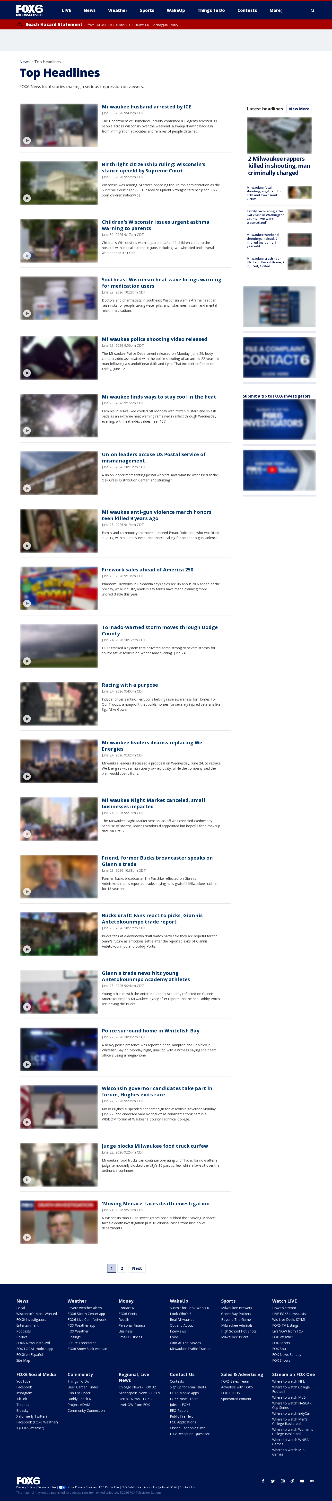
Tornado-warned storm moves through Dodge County (160, 630)
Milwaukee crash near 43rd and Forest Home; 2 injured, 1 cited (265, 262)
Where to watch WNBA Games (290, 1441)
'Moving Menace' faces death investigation (156, 1203)
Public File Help (181, 1416)
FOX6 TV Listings (285, 1325)
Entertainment (27, 1325)
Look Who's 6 (181, 1313)
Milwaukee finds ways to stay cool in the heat (159, 396)
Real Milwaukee (182, 1319)
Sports (228, 1301)
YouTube (23, 1381)
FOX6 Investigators (31, 1319)
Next (137, 1268)
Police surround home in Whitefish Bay (150, 1030)
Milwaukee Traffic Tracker (190, 1348)
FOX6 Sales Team (235, 1381)
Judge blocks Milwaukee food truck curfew (155, 1146)
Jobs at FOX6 (180, 1404)
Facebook (24, 1387)
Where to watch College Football (291, 1389)
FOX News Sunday (286, 1354)
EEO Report (179, 1410)
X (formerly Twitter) (31, 1416)
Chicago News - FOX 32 (137, 1387)
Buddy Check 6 (79, 1398)
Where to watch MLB (289, 1397)
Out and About (181, 1325)
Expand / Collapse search (313, 10)
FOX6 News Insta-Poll (33, 1343)
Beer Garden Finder (83, 1387)
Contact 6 (126, 1308)
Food (174, 1337)
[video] (59, 125)
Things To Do (78, 1381)
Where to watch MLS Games (288, 1452)
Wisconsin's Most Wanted (36, 1313)
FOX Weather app (81, 1325)
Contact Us (182, 1374)
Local (20, 1308)
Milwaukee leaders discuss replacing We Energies (152, 745)
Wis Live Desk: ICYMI (288, 1319)
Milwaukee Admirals (237, 1325)
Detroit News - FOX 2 (135, 1398)
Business (126, 1331)
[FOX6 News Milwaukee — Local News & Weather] (32, 10)
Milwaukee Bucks (234, 1337)
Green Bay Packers (236, 1313)
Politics (21, 1337)
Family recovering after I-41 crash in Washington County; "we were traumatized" (265, 217)
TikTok (21, 1398)
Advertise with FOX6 (237, 1387)
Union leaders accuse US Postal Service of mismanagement (154, 457)
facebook (263, 1481)
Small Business (130, 1337)
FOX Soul (279, 1348)
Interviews (178, 1331)
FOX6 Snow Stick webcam (88, 1348)
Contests (177, 1381)
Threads (22, 1404)
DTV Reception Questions (190, 1433)
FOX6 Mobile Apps (184, 1393)
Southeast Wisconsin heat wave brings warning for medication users (161, 282)
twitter (273, 1481)
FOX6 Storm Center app (86, 1313)
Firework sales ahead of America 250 (147, 569)
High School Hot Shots (239, 1331)
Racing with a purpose (130, 685)
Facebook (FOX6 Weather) (37, 1422)
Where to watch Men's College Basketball (290, 1421)
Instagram (24, 1393)
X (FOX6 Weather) (30, 1428)
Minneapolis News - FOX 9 (139, 1393)
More (275, 10)
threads (292, 1481)
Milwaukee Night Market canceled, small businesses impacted (153, 803)
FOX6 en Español (29, 1354)
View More (299, 109)
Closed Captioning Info (188, 1428)
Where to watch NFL (288, 1381)
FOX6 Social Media (36, 1374)
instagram (283, 1481)
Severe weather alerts (85, 1308)
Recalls (124, 1319)
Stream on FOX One (293, 1374)
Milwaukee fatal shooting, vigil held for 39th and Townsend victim (264, 193)
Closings (74, 1337)
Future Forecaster (82, 1343)
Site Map (23, 1360)
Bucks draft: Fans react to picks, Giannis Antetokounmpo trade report (152, 918)
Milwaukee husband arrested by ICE (146, 106)
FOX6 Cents (128, 1313)
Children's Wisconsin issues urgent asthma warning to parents (156, 225)
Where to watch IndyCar (291, 1413)
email (312, 1481)
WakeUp (179, 1301)
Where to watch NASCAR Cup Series (292, 1405)
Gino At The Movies (185, 1343)
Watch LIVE (284, 1301)
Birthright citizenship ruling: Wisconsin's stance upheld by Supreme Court (153, 167)
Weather (77, 1301)
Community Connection (86, 1410)
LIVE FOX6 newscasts (289, 1313)
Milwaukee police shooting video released (154, 339)
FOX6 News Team (184, 1398)
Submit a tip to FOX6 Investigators (277, 396)
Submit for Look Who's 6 (189, 1308)
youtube (302, 1481)
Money (126, 1301)
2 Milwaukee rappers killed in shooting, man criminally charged (279, 165)
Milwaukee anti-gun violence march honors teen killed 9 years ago (156, 515)
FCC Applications (183, 1422)
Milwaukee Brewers (236, 1308)
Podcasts (23, 1331)
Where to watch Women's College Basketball (292, 1431)
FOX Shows (281, 1360)
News (24, 61)
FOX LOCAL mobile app (34, 1348)
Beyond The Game (236, 1319)
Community (80, 1374)
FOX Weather (78, 1331)
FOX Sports (281, 1343)
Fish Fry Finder (79, 1393)
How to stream (284, 1308)
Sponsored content (236, 1398)
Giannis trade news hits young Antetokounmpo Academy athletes (146, 976)
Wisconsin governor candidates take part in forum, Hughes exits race (157, 1091)
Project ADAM (79, 1404)
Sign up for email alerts (188, 1387)
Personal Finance (132, 1325)
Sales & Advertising (242, 1374)
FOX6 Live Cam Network (87, 1319)
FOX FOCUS (230, 1393)
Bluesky (22, 1410)
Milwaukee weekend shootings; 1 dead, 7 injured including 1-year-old (263, 240)
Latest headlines (265, 109)
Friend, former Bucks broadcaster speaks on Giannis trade (157, 860)
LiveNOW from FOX (287, 1331)
